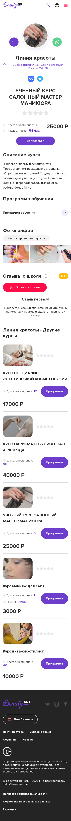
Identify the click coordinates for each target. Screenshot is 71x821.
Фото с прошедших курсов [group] (26, 238)
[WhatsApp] (57, 42)
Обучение (10, 739)
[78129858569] (14, 42)
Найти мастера (13, 732)
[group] (16, 254)
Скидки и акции (40, 732)
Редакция (9, 809)
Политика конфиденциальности (25, 794)
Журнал (27, 739)
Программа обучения (19, 213)
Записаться (35, 141)
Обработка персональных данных (26, 801)
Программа (54, 391)
